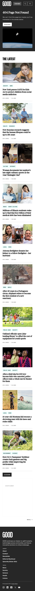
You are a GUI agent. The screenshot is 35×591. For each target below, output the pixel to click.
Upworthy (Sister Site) (10, 561)
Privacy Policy (14, 583)
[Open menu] (30, 4)
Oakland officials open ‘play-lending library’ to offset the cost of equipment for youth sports (17, 336)
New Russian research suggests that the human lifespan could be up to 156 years (17, 132)
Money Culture (13, 206)
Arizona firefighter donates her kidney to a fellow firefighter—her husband (17, 253)
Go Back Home (7, 24)
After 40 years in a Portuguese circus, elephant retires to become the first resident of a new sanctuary (17, 294)
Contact (5, 554)
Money (5, 206)
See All (29, 519)
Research (12, 126)
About (5, 551)
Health (5, 126)
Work (11, 86)
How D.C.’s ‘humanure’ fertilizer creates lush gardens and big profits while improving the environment (16, 460)
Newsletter (6, 556)
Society (5, 86)
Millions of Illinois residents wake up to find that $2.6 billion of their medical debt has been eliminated (17, 212)
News (10, 247)
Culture (5, 166)
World (9, 287)
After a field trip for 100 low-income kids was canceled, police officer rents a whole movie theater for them (17, 377)
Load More (7, 474)
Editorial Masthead (9, 559)
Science (15, 453)
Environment (7, 453)
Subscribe (17, 3)
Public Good (7, 330)
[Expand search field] (25, 4)
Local (5, 247)
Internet (12, 166)
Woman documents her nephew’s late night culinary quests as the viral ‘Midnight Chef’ (17, 172)
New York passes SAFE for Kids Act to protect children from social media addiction (17, 92)
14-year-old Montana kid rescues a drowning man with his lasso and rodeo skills (17, 419)
